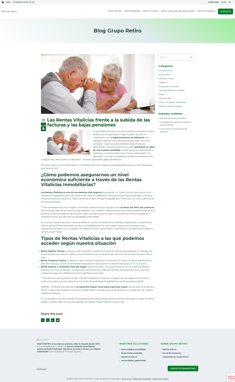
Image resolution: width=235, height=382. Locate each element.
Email (57, 320)
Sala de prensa (169, 349)
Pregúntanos (102, 302)
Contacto (225, 11)
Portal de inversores (171, 353)
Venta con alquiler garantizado (178, 11)
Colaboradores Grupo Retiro (175, 357)
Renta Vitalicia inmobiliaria (133, 349)
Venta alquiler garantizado (133, 360)
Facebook (43, 320)
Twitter (48, 320)
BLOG (223, 2)
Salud (162, 94)
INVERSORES (213, 2)
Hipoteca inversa (129, 357)
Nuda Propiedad (132, 11)
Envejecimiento (166, 70)
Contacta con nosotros (183, 368)
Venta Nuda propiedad (131, 353)
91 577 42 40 (28, 2)
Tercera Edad (165, 98)
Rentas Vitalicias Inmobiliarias (172, 90)
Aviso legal (126, 379)
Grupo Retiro (115, 11)
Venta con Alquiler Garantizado (173, 102)
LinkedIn (52, 320)
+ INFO (8, 2)
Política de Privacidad (142, 379)
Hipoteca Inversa (206, 11)
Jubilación (164, 82)
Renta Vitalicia (150, 11)
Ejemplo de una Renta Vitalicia (173, 118)
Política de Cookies (160, 379)
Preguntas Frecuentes (169, 86)
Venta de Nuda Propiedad (101, 281)
